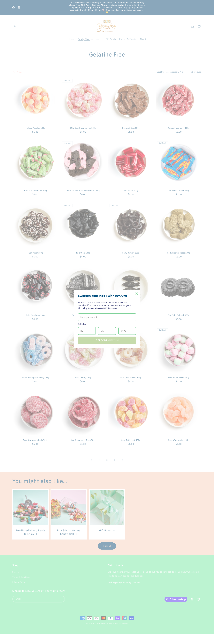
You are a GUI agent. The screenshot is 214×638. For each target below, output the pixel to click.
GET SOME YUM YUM (107, 340)
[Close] (136, 293)
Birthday (82, 324)
